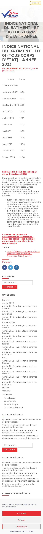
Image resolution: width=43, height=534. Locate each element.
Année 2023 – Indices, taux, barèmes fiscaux (19, 378)
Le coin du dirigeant (13, 407)
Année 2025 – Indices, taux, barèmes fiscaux (19, 332)
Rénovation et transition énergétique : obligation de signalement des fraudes (20, 437)
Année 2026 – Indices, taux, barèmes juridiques (19, 313)
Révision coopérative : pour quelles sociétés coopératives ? (18, 485)
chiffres (5, 388)
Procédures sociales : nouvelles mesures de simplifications (21, 421)
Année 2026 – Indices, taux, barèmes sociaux (19, 307)
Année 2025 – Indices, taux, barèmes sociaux (19, 326)
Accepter (21, 513)
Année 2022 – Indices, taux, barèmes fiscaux (19, 362)
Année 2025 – (8, 322)
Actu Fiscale (10, 398)
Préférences (21, 527)
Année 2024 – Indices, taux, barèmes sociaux (19, 348)
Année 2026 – (8, 303)
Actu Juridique (11, 404)
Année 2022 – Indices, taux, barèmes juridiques (19, 367)
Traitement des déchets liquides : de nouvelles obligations (19, 426)
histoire (5, 300)
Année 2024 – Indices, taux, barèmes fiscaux (19, 342)
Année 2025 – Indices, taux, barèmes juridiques (19, 337)
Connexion (35, 3)
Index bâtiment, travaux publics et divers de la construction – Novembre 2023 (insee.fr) (23, 253)
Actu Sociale (10, 401)
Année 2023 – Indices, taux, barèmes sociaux (19, 372)
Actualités (7, 394)
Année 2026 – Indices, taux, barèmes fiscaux (19, 318)
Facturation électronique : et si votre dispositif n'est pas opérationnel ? (19, 431)
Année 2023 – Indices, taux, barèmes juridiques (19, 383)
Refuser (21, 520)
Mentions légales (15, 531)
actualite (6, 391)
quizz (4, 358)
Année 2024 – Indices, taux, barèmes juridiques (19, 353)
